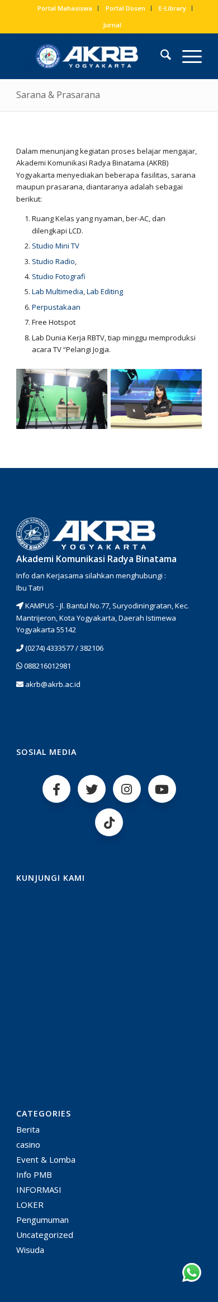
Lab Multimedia (57, 291)
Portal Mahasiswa (64, 8)
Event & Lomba (45, 1159)
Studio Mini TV (55, 246)
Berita (28, 1129)
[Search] (160, 56)
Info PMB (34, 1174)
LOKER (30, 1204)
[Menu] (186, 56)
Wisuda (30, 1249)
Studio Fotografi (59, 276)
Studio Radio (53, 261)
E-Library (172, 8)
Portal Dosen (125, 8)
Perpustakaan (56, 307)
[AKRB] (90, 56)
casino (28, 1144)
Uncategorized (44, 1234)
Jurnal (112, 25)
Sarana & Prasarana (58, 95)
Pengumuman (42, 1219)
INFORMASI (38, 1189)
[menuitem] (65, 8)
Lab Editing (105, 291)
